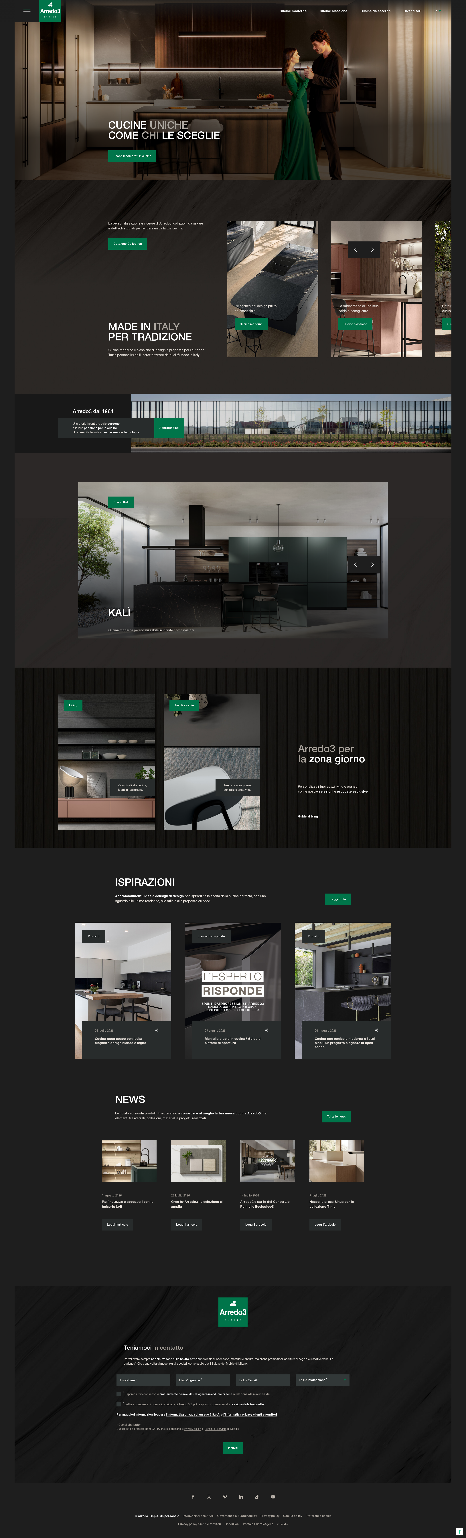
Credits (282, 1524)
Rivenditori (412, 11)
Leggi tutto (338, 899)
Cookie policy (292, 1516)
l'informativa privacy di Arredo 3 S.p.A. (193, 1414)
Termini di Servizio (215, 1428)
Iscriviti (233, 1448)
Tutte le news (336, 1116)
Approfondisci (169, 428)
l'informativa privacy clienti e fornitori (250, 1414)
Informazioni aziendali (198, 1516)
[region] (233, 90)
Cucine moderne (293, 11)
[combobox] (323, 1380)
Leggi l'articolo (117, 1224)
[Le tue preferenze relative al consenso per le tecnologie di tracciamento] (459, 1531)
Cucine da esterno (375, 11)
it (436, 11)
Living (73, 705)
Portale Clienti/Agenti (258, 1524)
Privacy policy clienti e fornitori (199, 1524)
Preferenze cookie (318, 1516)
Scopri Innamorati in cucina (132, 156)
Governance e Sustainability (237, 1516)
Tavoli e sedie (184, 705)
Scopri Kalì (121, 502)
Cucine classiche (333, 11)
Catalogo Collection (127, 243)
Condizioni (232, 1524)
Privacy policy (192, 1428)
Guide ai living (308, 816)
